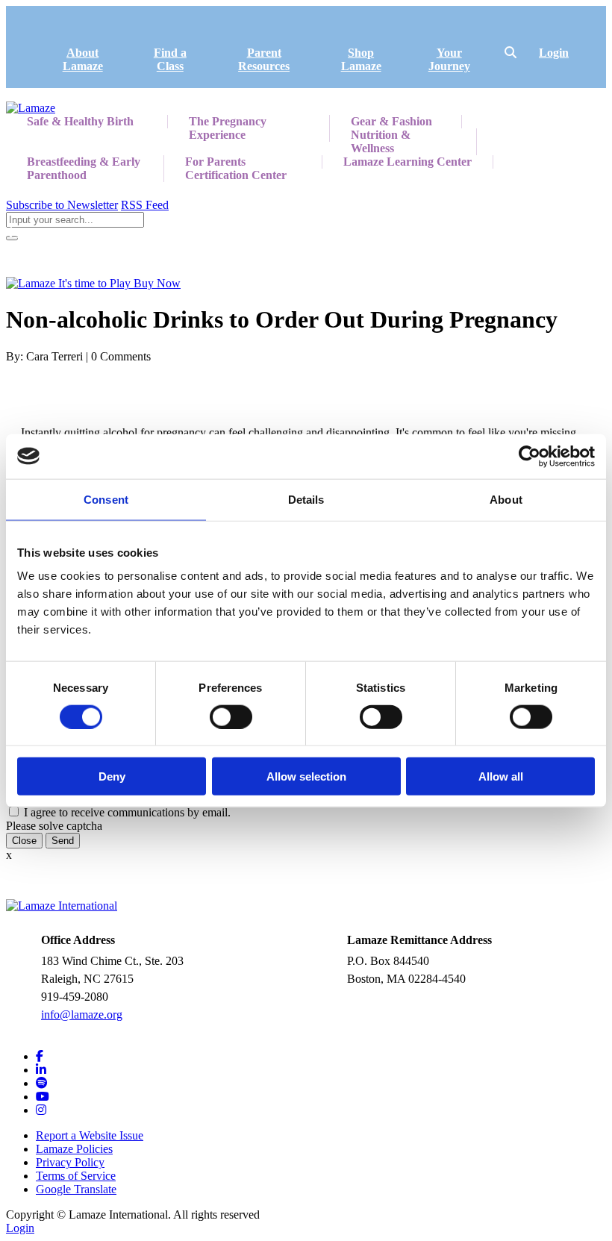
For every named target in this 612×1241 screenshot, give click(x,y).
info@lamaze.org (81, 1014)
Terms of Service (76, 1175)
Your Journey (449, 59)
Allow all (500, 776)
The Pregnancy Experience (227, 128)
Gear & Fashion (391, 121)
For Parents (215, 161)
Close (24, 840)
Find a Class (170, 59)
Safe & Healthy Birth (80, 121)
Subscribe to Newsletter (62, 205)
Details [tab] (306, 499)
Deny (112, 776)
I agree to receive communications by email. (127, 812)
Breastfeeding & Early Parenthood (83, 168)
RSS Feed (145, 205)
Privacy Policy (70, 1162)
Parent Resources (264, 59)
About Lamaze (83, 59)
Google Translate (76, 1189)
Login (554, 52)
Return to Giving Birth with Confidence (108, 232)
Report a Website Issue (89, 1135)
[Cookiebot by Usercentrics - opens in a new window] (529, 456)
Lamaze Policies (74, 1148)
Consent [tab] (106, 499)
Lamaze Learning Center (407, 161)
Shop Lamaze (361, 59)
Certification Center (236, 175)
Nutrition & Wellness (380, 141)
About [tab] (506, 499)
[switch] (231, 716)
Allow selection (306, 776)
